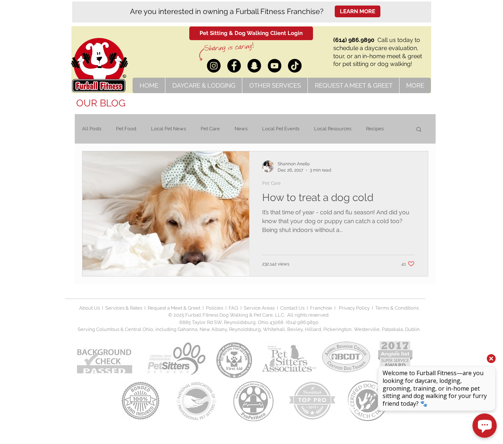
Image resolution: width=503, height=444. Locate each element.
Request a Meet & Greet (174, 308)
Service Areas (260, 308)
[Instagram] (214, 66)
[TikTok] (295, 66)
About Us (89, 308)
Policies (215, 308)
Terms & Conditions (397, 308)
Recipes (375, 128)
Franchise (321, 308)
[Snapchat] (254, 66)
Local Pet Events (280, 128)
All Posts (91, 128)
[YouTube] (274, 66)
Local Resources (332, 128)
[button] (418, 130)
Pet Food (126, 128)
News (241, 128)
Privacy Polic (352, 308)
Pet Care (210, 128)
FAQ (233, 308)
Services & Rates (123, 308)
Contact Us (292, 308)
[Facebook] (234, 66)
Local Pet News (168, 128)
